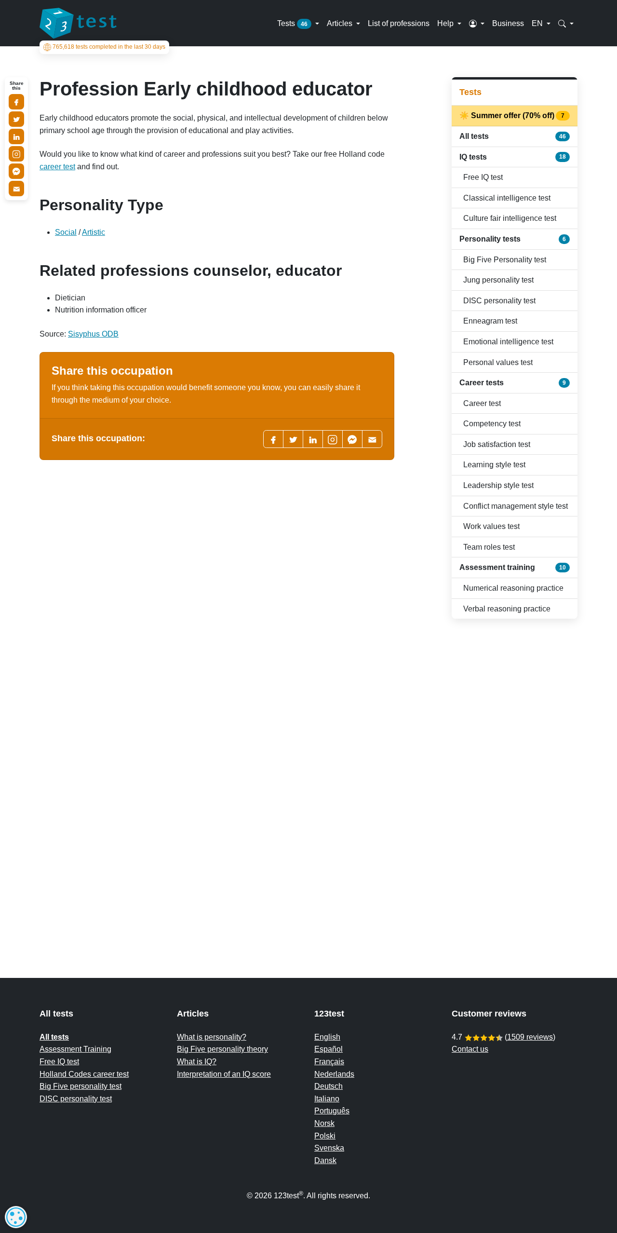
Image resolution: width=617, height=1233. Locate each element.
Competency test (492, 424)
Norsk (324, 1123)
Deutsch (328, 1086)
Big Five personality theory (222, 1049)
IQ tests (512, 157)
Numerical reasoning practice (513, 588)
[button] (476, 23)
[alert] (16, 1217)
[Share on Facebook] (16, 101)
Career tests (512, 383)
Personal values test (498, 362)
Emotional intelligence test (508, 342)
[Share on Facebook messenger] (16, 171)
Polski (324, 1136)
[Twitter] (293, 439)
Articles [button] (340, 23)
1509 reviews (530, 1037)
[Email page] (372, 439)
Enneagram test (490, 321)
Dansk (325, 1160)
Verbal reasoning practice (506, 609)
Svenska (329, 1148)
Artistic (93, 232)
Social (66, 232)
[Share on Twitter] (16, 119)
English (327, 1037)
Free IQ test (483, 177)
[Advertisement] (514, 779)
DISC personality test (499, 301)
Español (328, 1049)
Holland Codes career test (84, 1074)
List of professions (398, 23)
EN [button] (538, 23)
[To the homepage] (78, 23)
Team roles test (489, 547)
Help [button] (446, 23)
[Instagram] (16, 154)
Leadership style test (498, 485)
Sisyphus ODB (93, 334)
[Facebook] (273, 439)
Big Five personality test (80, 1086)
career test (57, 167)
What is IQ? (196, 1061)
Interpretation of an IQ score (224, 1074)
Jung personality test (498, 280)
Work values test (491, 526)
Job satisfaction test (496, 444)
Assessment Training (75, 1049)
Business (508, 23)
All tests (512, 136)
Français (329, 1061)
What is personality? (211, 1037)
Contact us (470, 1049)
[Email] (16, 188)
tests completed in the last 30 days (109, 47)
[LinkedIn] (313, 439)
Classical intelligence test (506, 198)
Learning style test (494, 465)
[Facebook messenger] (352, 439)
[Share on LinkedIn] (16, 136)
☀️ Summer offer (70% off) (512, 115)
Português (331, 1111)
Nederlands (334, 1074)
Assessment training (512, 567)
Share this (17, 86)
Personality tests (512, 239)
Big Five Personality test (504, 260)
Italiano (326, 1099)
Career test (482, 403)
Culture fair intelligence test (509, 218)
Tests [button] (292, 23)
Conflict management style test (515, 506)
